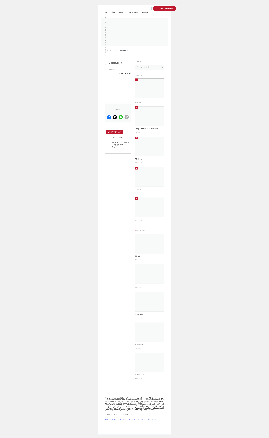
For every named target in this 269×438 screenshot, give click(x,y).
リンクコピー (127, 117)
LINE (121, 117)
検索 (161, 67)
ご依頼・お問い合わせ (166, 8)
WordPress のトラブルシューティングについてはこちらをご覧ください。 (131, 419)
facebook (109, 117)
